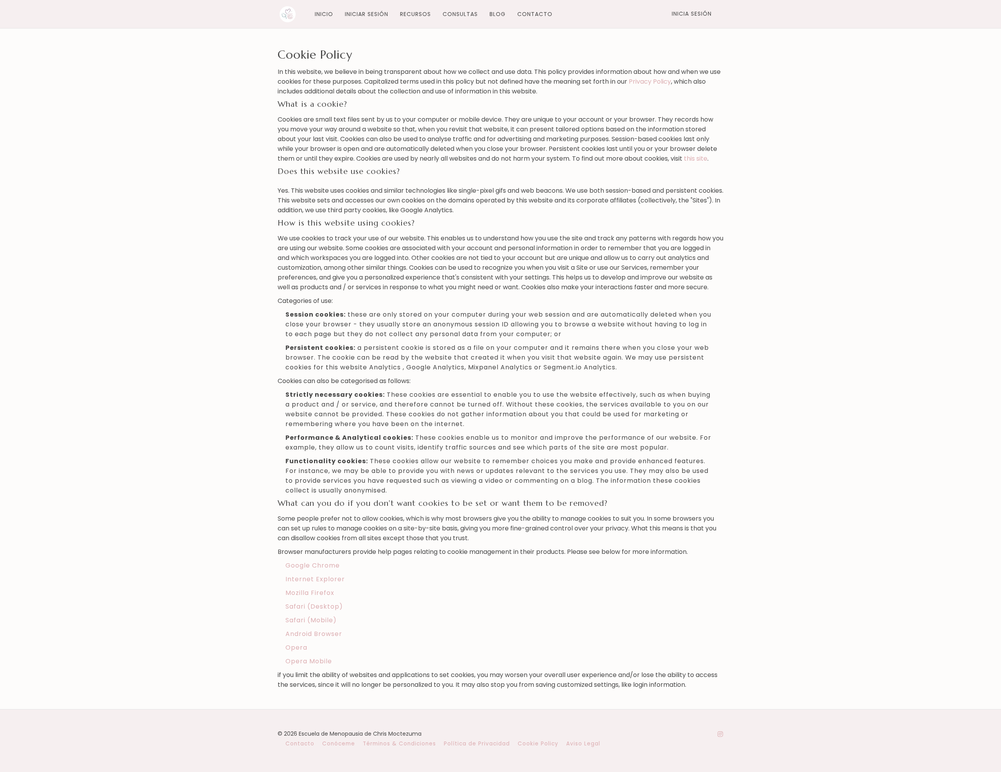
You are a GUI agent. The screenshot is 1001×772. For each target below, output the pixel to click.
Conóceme (338, 743)
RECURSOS (415, 14)
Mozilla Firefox (309, 592)
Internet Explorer (315, 579)
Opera (296, 647)
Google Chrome (312, 565)
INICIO (324, 14)
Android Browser (313, 633)
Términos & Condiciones (399, 743)
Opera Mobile (308, 661)
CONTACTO (535, 14)
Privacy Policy (650, 81)
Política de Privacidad (477, 743)
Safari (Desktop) (314, 606)
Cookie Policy (538, 743)
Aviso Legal (583, 743)
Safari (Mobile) (311, 620)
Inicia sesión (692, 14)
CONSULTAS (460, 14)
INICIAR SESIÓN (366, 14)
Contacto (299, 743)
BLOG (498, 14)
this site (695, 158)
